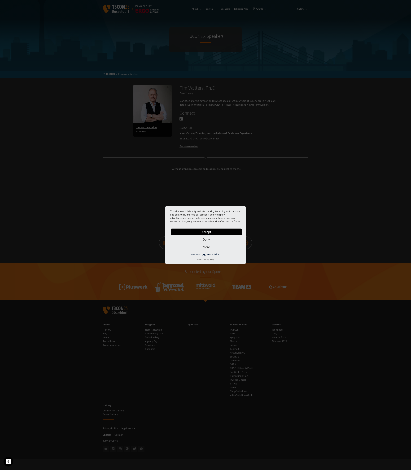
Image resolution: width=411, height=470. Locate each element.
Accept (206, 231)
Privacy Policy (209, 259)
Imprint (199, 259)
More (206, 247)
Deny (206, 239)
